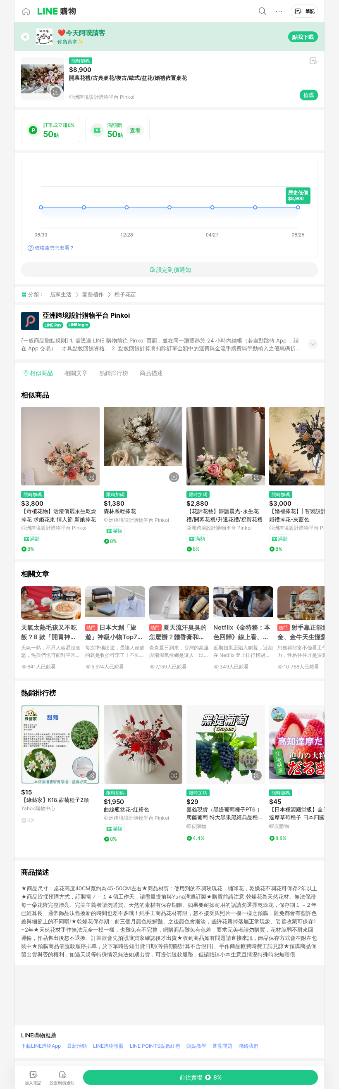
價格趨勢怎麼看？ (54, 248)
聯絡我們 (248, 1046)
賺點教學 (196, 1046)
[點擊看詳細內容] (60, 446)
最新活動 (77, 1046)
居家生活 (61, 294)
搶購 (308, 95)
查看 (135, 130)
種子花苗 (125, 294)
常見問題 (222, 1046)
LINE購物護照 (108, 1046)
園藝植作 (93, 294)
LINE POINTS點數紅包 (155, 1046)
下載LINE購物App (41, 1046)
